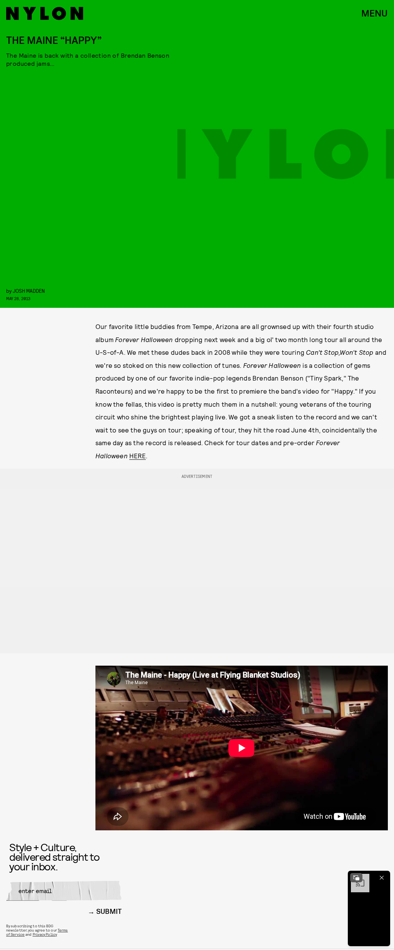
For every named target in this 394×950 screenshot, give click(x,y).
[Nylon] (44, 13)
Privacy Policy (45, 934)
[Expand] (356, 877)
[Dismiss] (382, 877)
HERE (137, 455)
